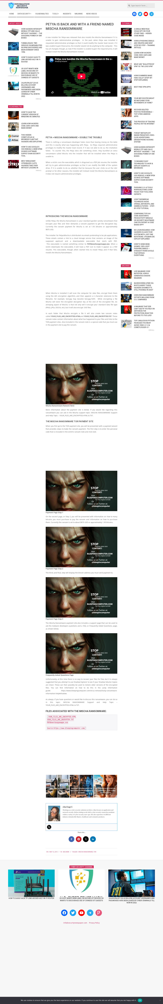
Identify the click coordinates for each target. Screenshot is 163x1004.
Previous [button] (44, 786)
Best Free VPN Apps (142, 87)
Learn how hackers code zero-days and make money (30, 126)
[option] (57, 786)
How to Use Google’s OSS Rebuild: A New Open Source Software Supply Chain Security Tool (31, 151)
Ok (140, 1000)
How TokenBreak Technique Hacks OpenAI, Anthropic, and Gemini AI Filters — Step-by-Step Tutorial (144, 203)
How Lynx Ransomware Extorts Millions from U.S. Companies (144, 297)
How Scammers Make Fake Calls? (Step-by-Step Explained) (143, 78)
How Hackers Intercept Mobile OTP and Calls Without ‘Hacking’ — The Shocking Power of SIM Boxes (31, 33)
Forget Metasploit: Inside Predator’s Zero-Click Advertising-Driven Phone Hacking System (144, 137)
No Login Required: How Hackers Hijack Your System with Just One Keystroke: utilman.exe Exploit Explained (144, 234)
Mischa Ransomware (85, 852)
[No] (160, 1000)
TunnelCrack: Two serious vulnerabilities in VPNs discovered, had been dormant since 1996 (31, 47)
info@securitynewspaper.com (75, 923)
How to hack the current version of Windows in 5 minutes (30, 114)
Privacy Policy (94, 923)
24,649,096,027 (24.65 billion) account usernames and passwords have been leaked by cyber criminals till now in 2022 (30, 89)
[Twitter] (49, 827)
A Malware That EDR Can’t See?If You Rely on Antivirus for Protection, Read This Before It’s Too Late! (144, 311)
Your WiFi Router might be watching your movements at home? (144, 100)
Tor (95, 852)
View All (39, 99)
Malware (66, 852)
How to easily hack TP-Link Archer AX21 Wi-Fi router (31, 59)
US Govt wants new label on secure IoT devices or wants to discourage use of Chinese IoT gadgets (30, 73)
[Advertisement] (81, 116)
